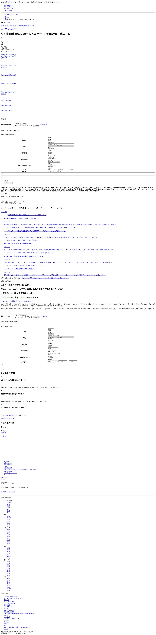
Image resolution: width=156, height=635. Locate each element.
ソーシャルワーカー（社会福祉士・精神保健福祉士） (19, 613)
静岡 (8, 543)
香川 (8, 570)
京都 (8, 549)
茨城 (8, 524)
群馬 (8, 526)
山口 (8, 568)
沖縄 (8, 590)
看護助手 (6, 600)
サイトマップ (8, 474)
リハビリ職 (7, 617)
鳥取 (8, 565)
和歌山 (9, 556)
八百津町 (6, 18)
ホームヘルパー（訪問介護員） (13, 598)
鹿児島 (9, 589)
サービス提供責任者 (10, 603)
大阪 (8, 548)
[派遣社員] (53, 154)
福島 (8, 512)
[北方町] (51, 138)
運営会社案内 (8, 10)
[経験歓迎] (54, 168)
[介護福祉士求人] (54, 165)
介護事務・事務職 (9, 612)
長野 (8, 533)
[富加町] (51, 141)
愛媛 (8, 572)
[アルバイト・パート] (53, 155)
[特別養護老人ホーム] (54, 157)
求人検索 (6, 461)
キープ (4, 29)
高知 (8, 575)
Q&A (5, 466)
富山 (8, 536)
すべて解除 (43, 124)
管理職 (6, 608)
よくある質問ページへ (7, 418)
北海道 (9, 502)
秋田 (8, 506)
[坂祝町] (51, 139)
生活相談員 (7, 605)
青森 (8, 504)
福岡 (8, 578)
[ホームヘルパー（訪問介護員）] (61, 146)
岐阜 (5, 16)
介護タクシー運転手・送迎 (12, 618)
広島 (8, 563)
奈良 (8, 555)
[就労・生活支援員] (61, 149)
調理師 (6, 622)
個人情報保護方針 (11, 415)
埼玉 (8, 519)
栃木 (8, 523)
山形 (8, 507)
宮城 (8, 511)
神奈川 (9, 517)
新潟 (8, 529)
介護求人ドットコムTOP (11, 14)
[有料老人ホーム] (54, 160)
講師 (5, 625)
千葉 (8, 521)
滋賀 (8, 553)
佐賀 (8, 580)
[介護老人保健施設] (54, 158)
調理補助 (6, 620)
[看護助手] (61, 147)
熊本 (8, 585)
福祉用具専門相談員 (10, 610)
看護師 (6, 615)
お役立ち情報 (8, 468)
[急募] (54, 163)
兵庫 (8, 551)
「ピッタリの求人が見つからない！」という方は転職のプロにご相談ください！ (45, 278)
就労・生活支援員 (9, 601)
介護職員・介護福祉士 (10, 596)
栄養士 (6, 623)
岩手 (8, 509)
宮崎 (8, 587)
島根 (8, 566)
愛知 (8, 541)
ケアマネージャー (9, 606)
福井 (8, 538)
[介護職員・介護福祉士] (61, 144)
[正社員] (53, 150)
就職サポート (8, 463)
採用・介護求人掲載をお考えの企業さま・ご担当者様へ (20, 469)
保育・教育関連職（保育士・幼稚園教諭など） (17, 627)
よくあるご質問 (8, 8)
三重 (8, 558)
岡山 (8, 561)
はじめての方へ (8, 5)
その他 (6, 629)
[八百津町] (51, 142)
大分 (8, 583)
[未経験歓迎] (54, 166)
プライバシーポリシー (10, 473)
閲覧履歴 (12, 29)
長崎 (8, 582)
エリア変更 (7, 22)
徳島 (8, 573)
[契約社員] (53, 152)
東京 (8, 516)
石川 (8, 534)
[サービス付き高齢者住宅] (54, 161)
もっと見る (4, 193)
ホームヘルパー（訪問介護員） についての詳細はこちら (17, 301)
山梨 (8, 531)
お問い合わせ (8, 6)
